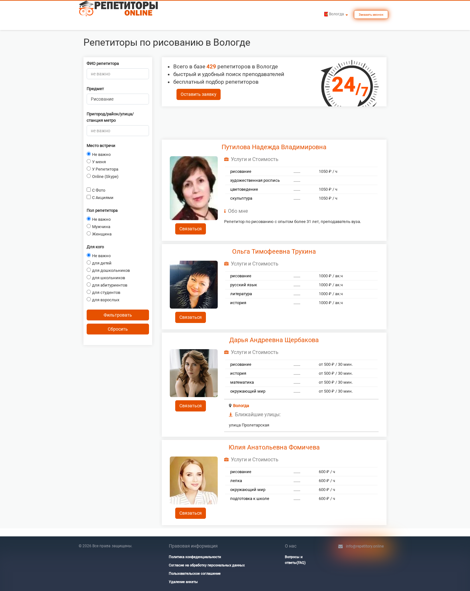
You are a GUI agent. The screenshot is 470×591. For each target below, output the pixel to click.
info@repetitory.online (365, 546)
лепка (236, 480)
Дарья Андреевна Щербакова (274, 340)
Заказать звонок (371, 14)
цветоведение (244, 189)
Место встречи (101, 145)
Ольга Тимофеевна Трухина (274, 251)
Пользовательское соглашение (195, 574)
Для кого (95, 246)
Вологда (241, 405)
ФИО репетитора (103, 63)
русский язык (243, 284)
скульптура (241, 198)
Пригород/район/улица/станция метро (110, 117)
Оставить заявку (198, 94)
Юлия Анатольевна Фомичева (274, 447)
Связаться (190, 228)
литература (241, 293)
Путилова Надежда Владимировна (274, 147)
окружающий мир (247, 391)
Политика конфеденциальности (195, 557)
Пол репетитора (102, 210)
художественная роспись (255, 180)
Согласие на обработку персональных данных (207, 565)
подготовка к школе (249, 498)
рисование (240, 171)
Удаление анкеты (183, 582)
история (238, 302)
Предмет (95, 88)
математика (242, 382)
